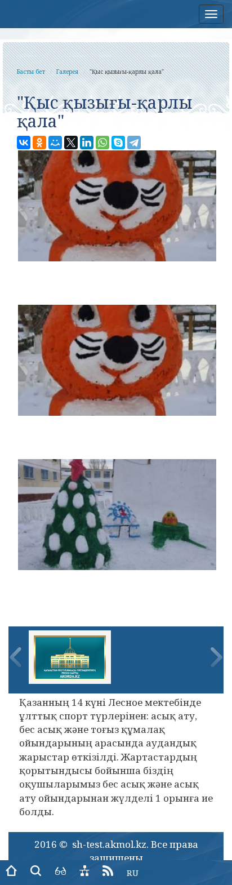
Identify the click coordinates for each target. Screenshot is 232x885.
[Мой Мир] (55, 142)
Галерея (67, 71)
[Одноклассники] (39, 142)
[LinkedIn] (86, 142)
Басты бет (31, 71)
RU (133, 872)
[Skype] (118, 142)
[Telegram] (134, 142)
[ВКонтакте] (23, 142)
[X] (71, 142)
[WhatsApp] (102, 142)
